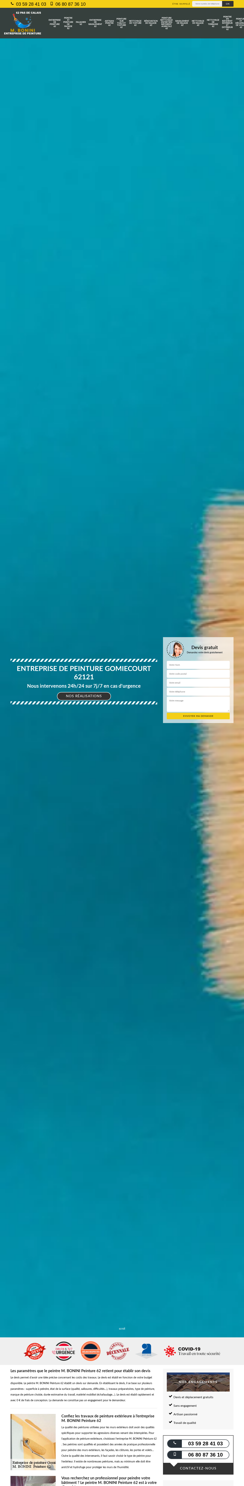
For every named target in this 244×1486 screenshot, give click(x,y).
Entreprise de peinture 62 (55, 23)
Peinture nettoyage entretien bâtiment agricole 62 (166, 23)
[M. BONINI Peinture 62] (22, 23)
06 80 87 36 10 (70, 4)
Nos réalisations (84, 696)
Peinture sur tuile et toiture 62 (121, 23)
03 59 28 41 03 (30, 4)
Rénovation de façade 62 (151, 23)
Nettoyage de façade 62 (198, 23)
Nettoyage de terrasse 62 (213, 23)
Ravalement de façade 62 (182, 23)
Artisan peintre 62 (109, 23)
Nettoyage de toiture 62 (135, 23)
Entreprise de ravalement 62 (95, 23)
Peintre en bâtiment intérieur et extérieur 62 (227, 23)
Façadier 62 (81, 23)
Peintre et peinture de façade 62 (68, 23)
